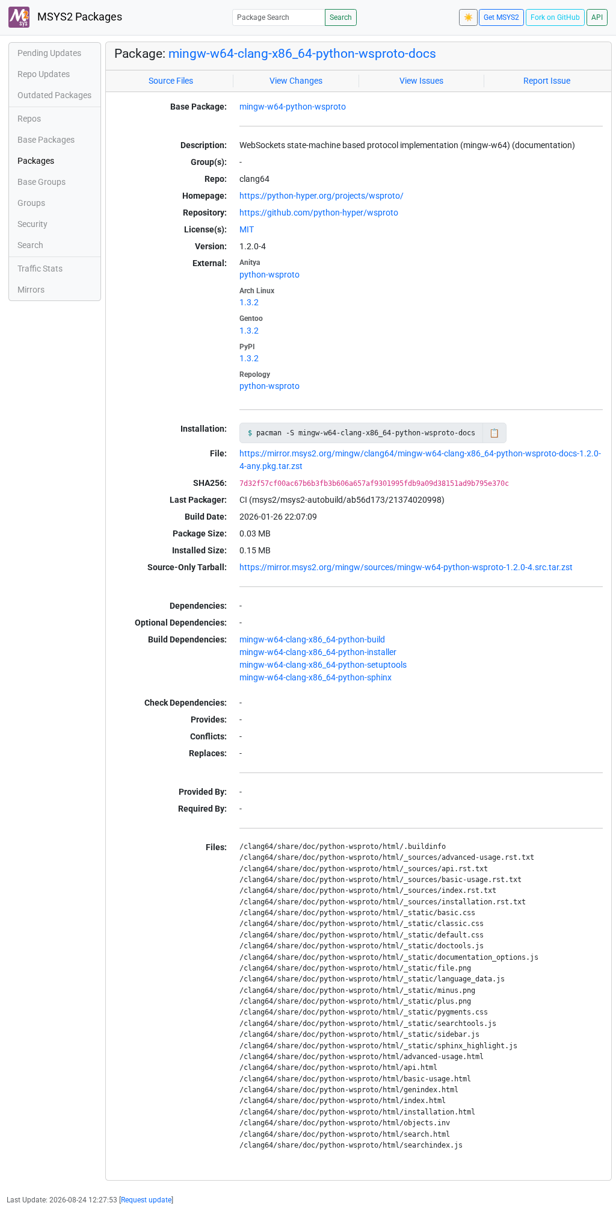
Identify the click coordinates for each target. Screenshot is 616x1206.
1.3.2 (249, 302)
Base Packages (46, 140)
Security (32, 224)
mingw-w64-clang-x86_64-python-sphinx (315, 677)
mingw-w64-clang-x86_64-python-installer (317, 652)
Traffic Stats (40, 268)
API (597, 17)
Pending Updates (49, 53)
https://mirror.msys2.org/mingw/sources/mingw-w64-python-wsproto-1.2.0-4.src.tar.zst (406, 567)
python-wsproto (269, 274)
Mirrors (31, 289)
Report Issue (546, 80)
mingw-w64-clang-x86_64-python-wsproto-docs (302, 53)
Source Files (171, 80)
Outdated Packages (54, 95)
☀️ (468, 17)
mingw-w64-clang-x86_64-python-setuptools (323, 665)
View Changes (296, 80)
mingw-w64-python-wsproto (292, 106)
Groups (31, 203)
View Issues (421, 80)
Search (341, 17)
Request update (146, 1200)
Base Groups (41, 182)
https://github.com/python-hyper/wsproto (318, 212)
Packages (35, 161)
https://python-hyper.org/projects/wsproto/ (321, 195)
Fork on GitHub (555, 17)
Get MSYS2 (501, 17)
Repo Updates (43, 74)
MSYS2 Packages (78, 17)
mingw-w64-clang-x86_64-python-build (312, 639)
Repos (29, 118)
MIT (246, 229)
